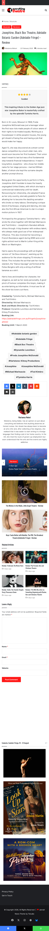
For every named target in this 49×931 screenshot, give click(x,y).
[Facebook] (6, 386)
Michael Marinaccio (15, 371)
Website (5, 668)
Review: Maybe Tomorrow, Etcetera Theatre (23, 3)
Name (5, 647)
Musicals (13, 21)
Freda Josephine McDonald (24, 355)
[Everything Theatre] (16, 10)
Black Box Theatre (25, 344)
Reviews (16, 27)
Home (6, 21)
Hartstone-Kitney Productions (25, 361)
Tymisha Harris (24, 377)
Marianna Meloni (11, 48)
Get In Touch (7, 896)
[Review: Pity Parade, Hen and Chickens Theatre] (36, 557)
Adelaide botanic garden (25, 333)
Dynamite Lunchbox (25, 350)
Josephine (11, 366)
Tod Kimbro (37, 371)
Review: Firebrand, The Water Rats (12, 566)
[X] (12, 386)
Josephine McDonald (33, 366)
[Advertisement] (24, 713)
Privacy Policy (7, 892)
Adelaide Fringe (25, 339)
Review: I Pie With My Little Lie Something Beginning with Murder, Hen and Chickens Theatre (36, 592)
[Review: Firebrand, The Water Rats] (12, 557)
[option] (24, 462)
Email (5, 657)
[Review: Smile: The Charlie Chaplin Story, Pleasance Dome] (12, 581)
